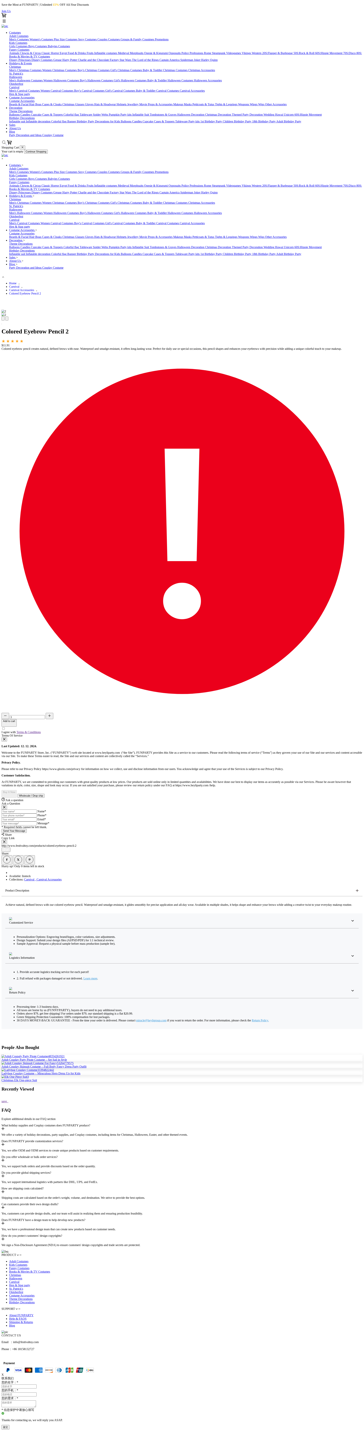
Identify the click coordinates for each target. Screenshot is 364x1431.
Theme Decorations (21, 1299)
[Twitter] (18, 860)
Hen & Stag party (19, 1285)
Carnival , (30, 879)
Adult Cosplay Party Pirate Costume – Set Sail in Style (34, 1059)
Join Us (6, 11)
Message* (43, 823)
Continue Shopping (36, 151)
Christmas (15, 1275)
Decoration (16, 240)
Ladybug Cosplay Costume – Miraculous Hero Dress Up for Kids (41, 1073)
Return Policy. (260, 1020)
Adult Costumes (18, 1261)
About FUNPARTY (21, 1315)
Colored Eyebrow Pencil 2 (25, 293)
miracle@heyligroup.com (151, 1020)
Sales (12, 257)
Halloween (15, 1278)
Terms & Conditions (28, 732)
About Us (15, 260)
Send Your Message (14, 830)
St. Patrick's (16, 1288)
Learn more (90, 978)
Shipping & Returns (21, 1322)
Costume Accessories (22, 230)
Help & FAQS (18, 1318)
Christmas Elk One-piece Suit (19, 1080)
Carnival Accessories (21, 290)
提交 (5, 1427)
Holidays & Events (21, 195)
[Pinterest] (29, 860)
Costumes (15, 165)
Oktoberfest (16, 1292)
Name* (41, 811)
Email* (41, 819)
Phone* (41, 815)
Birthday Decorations (22, 1302)
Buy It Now (9, 792)
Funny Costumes (19, 1268)
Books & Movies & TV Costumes (29, 1271)
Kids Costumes (18, 1264)
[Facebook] (7, 860)
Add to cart (9, 721)
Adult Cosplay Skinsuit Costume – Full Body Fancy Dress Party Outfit (44, 1066)
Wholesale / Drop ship (31, 795)
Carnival (14, 286)
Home (12, 283)
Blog (12, 264)
